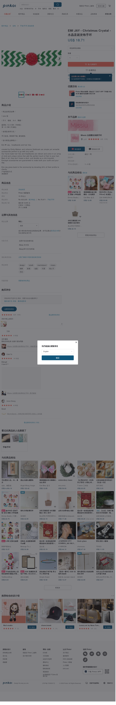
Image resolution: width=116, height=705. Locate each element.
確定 (58, 357)
